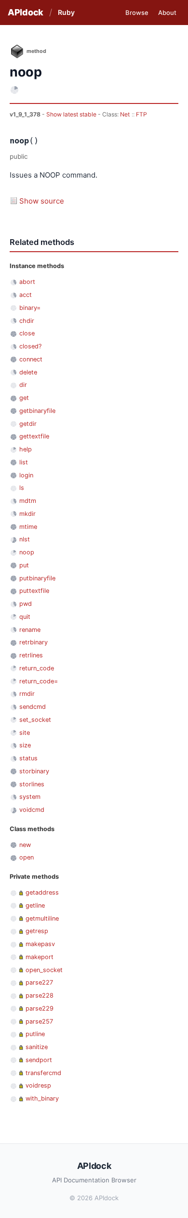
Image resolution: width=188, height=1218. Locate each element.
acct (25, 294)
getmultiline (42, 918)
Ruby (66, 12)
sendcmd (32, 706)
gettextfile (34, 436)
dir (23, 384)
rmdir (27, 693)
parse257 (39, 1021)
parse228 (40, 995)
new (25, 844)
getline (35, 905)
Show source (41, 200)
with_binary (42, 1098)
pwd (25, 603)
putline (35, 1034)
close (27, 333)
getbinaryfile (37, 410)
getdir (28, 423)
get (24, 397)
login (26, 475)
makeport (40, 957)
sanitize (37, 1047)
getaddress (42, 892)
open (26, 857)
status (28, 758)
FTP (141, 114)
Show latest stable (72, 114)
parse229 (40, 1008)
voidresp (38, 1085)
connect (30, 359)
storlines (31, 784)
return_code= (38, 681)
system (29, 796)
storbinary (34, 771)
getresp (37, 931)
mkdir (27, 513)
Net (125, 114)
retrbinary (33, 642)
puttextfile (34, 590)
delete (28, 372)
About (167, 12)
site (24, 732)
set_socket (35, 719)
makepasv (40, 944)
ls (21, 487)
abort (27, 281)
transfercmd (43, 1073)
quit (24, 616)
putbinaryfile (37, 578)
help (25, 449)
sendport (39, 1060)
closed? (30, 346)
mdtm (27, 500)
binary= (29, 307)
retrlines (31, 655)
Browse (136, 12)
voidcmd (31, 809)
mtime (28, 526)
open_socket (44, 970)
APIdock (25, 12)
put (24, 565)
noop (26, 552)
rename (29, 629)
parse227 (39, 982)
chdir (26, 320)
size (25, 745)
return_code (36, 668)
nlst (24, 539)
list (23, 462)
